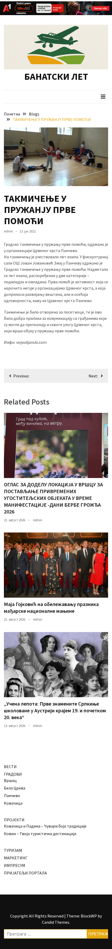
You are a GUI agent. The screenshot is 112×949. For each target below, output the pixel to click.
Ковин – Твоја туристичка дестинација (40, 833)
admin (8, 231)
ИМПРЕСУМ (14, 865)
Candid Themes (55, 922)
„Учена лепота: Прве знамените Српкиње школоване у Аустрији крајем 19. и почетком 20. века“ (55, 710)
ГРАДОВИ (13, 774)
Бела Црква (14, 788)
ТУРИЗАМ (13, 850)
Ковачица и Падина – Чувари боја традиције (45, 826)
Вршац (10, 780)
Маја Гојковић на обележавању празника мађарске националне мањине (51, 607)
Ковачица (13, 803)
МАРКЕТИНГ (15, 857)
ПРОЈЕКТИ (14, 819)
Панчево (12, 795)
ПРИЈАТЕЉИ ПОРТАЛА (25, 872)
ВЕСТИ (10, 766)
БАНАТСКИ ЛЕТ (56, 76)
